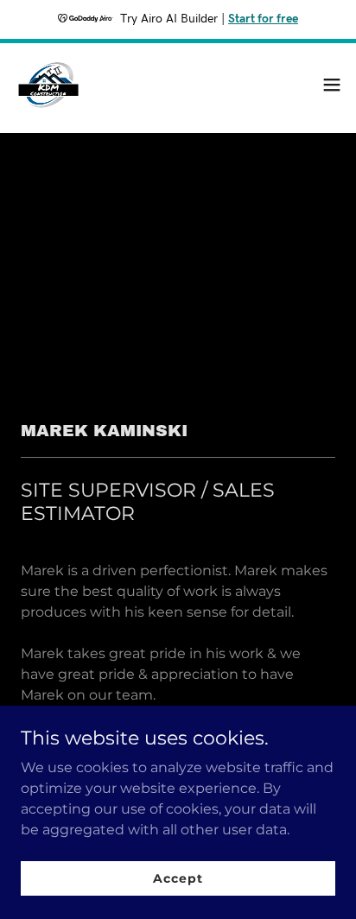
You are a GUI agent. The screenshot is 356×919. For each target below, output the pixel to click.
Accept (177, 877)
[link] (48, 84)
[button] (332, 84)
